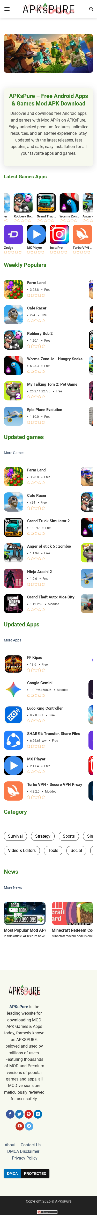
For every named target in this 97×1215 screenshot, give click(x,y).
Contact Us (31, 1144)
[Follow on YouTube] (20, 1126)
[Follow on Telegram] (29, 1126)
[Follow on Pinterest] (29, 1114)
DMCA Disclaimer (23, 1151)
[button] (7, 9)
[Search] (91, 9)
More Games (14, 453)
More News (13, 887)
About (10, 1144)
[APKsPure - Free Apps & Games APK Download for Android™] (48, 9)
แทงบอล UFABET (48, 1187)
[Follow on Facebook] (10, 1114)
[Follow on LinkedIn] (38, 1114)
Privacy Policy (25, 1158)
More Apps (12, 640)
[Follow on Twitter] (19, 1114)
